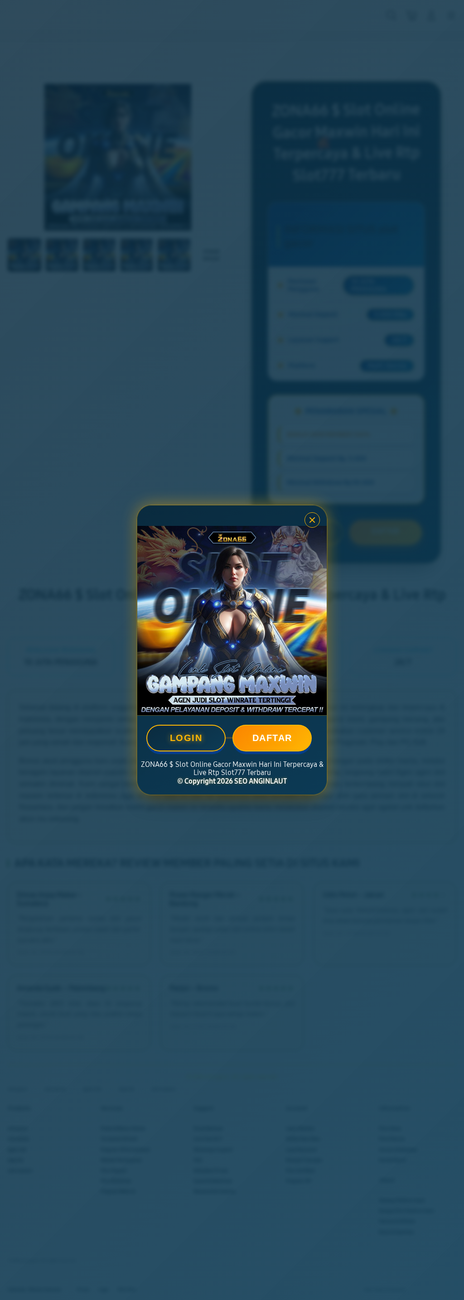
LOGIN (186, 738)
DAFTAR (272, 738)
